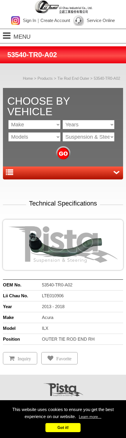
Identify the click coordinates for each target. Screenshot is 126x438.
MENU (21, 36)
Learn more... (90, 417)
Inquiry (24, 358)
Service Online (101, 20)
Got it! (63, 427)
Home (28, 78)
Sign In (29, 20)
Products (45, 78)
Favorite (63, 358)
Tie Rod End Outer (73, 78)
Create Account (55, 20)
